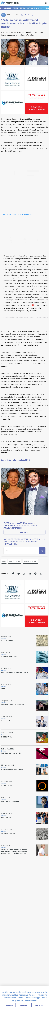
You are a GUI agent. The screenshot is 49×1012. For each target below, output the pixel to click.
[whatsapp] (41, 573)
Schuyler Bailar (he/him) (28, 317)
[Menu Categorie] (46, 2)
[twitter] (24, 573)
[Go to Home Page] (22, 15)
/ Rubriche (27, 15)
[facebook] (13, 573)
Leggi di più (38, 1005)
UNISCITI (25, 532)
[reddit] (18, 573)
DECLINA (23, 1005)
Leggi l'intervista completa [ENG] (15, 460)
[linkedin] (30, 573)
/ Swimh (34, 15)
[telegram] (35, 573)
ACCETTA (9, 1005)
